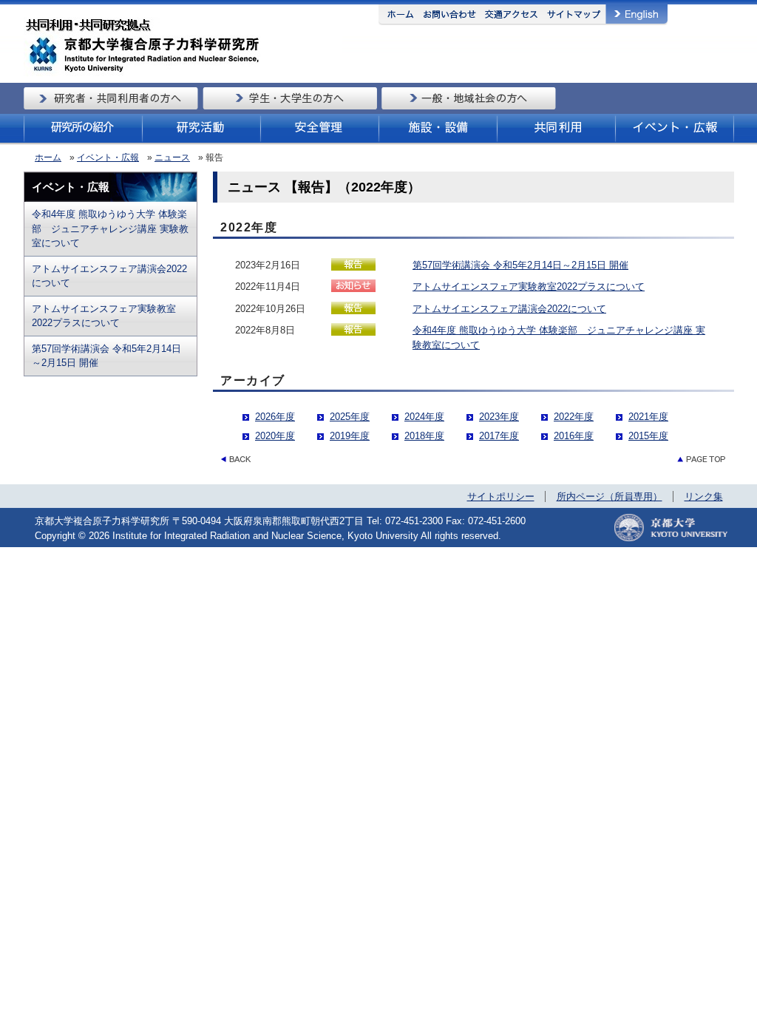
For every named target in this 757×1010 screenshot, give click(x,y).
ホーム (48, 157)
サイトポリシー (500, 496)
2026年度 (275, 416)
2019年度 (350, 435)
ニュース (172, 157)
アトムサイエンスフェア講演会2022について (109, 276)
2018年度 (424, 435)
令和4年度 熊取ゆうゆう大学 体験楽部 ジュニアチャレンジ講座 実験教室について (110, 228)
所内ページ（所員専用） (609, 496)
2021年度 (648, 416)
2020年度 (275, 435)
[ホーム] (183, 73)
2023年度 (499, 416)
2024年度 (424, 416)
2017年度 (499, 435)
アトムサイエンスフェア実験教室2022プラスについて (104, 316)
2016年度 (574, 435)
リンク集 (704, 496)
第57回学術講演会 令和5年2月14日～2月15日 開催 (106, 356)
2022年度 (574, 416)
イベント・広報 (108, 157)
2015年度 (648, 435)
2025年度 (350, 416)
